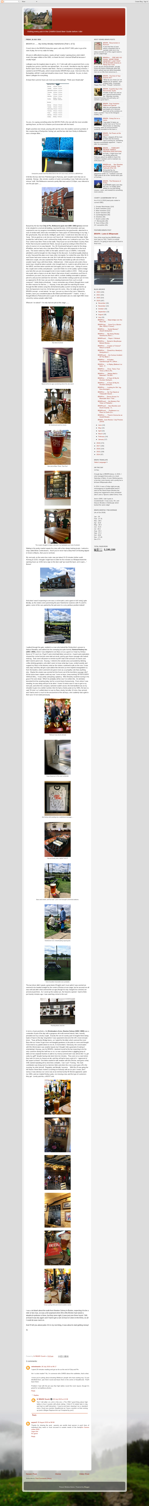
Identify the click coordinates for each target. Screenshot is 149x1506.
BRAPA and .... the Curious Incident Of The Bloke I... (110, 356)
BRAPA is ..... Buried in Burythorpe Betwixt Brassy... (109, 342)
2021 (98, 295)
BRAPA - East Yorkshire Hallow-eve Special (111, 104)
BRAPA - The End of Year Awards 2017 (112, 76)
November (102, 306)
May (100, 428)
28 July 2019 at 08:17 (48, 1366)
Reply (33, 1391)
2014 (98, 454)
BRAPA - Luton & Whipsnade (106, 234)
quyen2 (34, 1422)
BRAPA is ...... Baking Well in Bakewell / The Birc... (107, 374)
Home (58, 1474)
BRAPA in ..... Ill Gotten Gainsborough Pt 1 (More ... (108, 360)
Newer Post (31, 1474)
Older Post (84, 1474)
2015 (98, 451)
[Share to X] (63, 1356)
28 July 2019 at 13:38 (60, 1399)
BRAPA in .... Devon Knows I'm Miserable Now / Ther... (108, 397)
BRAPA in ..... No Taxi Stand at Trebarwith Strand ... (108, 393)
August (101, 314)
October (101, 309)
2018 (98, 443)
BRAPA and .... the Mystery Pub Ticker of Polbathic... (109, 402)
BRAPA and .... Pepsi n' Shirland (109, 338)
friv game (34, 1433)
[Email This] (59, 1356)
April (100, 431)
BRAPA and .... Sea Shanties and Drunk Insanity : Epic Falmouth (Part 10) (113, 166)
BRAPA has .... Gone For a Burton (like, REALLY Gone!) (109, 325)
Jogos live (34, 1431)
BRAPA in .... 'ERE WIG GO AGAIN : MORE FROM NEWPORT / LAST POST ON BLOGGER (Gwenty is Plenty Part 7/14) (112, 61)
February (101, 436)
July (99, 317)
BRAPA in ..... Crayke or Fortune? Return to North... (109, 346)
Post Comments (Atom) (43, 1478)
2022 (98, 292)
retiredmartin (36, 1366)
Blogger (86, 1487)
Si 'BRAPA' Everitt (43, 1399)
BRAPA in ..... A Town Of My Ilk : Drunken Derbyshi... (109, 379)
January (101, 439)
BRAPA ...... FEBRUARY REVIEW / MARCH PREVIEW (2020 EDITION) (112, 149)
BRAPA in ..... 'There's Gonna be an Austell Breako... (110, 416)
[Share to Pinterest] (67, 1356)
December (102, 303)
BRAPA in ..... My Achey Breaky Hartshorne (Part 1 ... (108, 334)
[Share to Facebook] (65, 1356)
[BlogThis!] (61, 1356)
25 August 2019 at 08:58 (46, 1422)
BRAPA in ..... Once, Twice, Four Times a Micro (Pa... (109, 369)
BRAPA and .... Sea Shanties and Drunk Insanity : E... (109, 406)
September (102, 312)
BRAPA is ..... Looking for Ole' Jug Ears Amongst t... (109, 388)
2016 (98, 449)
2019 (98, 300)
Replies (36, 1395)
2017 (98, 446)
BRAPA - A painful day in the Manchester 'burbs (112, 89)
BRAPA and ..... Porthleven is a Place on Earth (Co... (108, 411)
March (100, 434)
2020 (98, 298)
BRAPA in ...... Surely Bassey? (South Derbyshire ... (108, 330)
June (100, 425)
